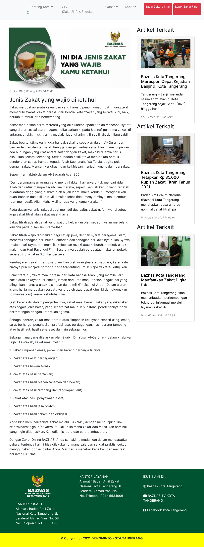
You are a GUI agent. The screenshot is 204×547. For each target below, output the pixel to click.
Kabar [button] (129, 7)
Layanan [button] (109, 7)
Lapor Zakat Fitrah (187, 6)
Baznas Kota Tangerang (164, 486)
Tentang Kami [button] (40, 7)
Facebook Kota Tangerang (166, 510)
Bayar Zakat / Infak (158, 6)
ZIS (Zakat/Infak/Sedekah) (79, 9)
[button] (18, 49)
